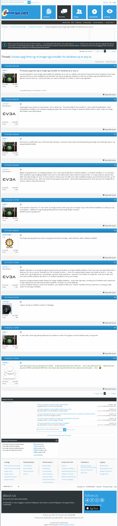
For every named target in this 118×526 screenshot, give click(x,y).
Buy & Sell (84, 473)
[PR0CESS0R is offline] (9, 243)
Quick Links (110, 22)
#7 (115, 262)
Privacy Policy (107, 487)
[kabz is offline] (9, 78)
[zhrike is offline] (9, 373)
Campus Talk (8, 471)
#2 (115, 99)
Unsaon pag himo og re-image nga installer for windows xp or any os (51, 57)
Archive (99, 487)
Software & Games (67, 474)
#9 (115, 328)
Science (64, 466)
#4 (115, 165)
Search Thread (110, 62)
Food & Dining (47, 471)
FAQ (72, 22)
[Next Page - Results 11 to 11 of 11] (109, 51)
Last (113, 51)
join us (105, 2)
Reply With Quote (110, 94)
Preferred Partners (87, 470)
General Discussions (10, 477)
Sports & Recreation (49, 479)
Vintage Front (104, 474)
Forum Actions (98, 22)
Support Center (9, 479)
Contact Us (80, 487)
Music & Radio (27, 468)
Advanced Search (35, 2)
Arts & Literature (48, 474)
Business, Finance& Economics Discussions (88, 466)
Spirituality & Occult (106, 468)
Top (115, 487)
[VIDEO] (36, 450)
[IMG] (36, 448)
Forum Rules (38, 455)
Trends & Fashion (48, 482)
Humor (25, 474)
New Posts (66, 22)
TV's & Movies (27, 466)
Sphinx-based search (66, 525)
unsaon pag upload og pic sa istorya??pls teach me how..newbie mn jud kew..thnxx (66, 414)
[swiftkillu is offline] (7, 309)
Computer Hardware (68, 468)
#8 (115, 297)
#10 (114, 358)
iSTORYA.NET (90, 487)
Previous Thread (54, 435)
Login (114, 2)
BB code (37, 444)
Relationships (47, 466)
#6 (115, 230)
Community (87, 22)
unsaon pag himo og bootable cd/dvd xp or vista (54, 409)
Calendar (78, 22)
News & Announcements (12, 466)
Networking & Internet (69, 471)
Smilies (36, 446)
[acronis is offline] (9, 114)
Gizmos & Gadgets (67, 479)
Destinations (46, 468)
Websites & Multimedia (69, 477)
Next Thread (65, 435)
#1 (115, 66)
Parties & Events (28, 471)
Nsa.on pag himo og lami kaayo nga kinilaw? (53, 404)
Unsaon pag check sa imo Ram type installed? (53, 423)
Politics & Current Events (12, 468)
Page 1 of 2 (99, 51)
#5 (115, 200)
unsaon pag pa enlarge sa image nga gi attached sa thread (58, 418)
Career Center (8, 474)
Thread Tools (99, 62)
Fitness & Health (48, 477)
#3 (115, 134)
